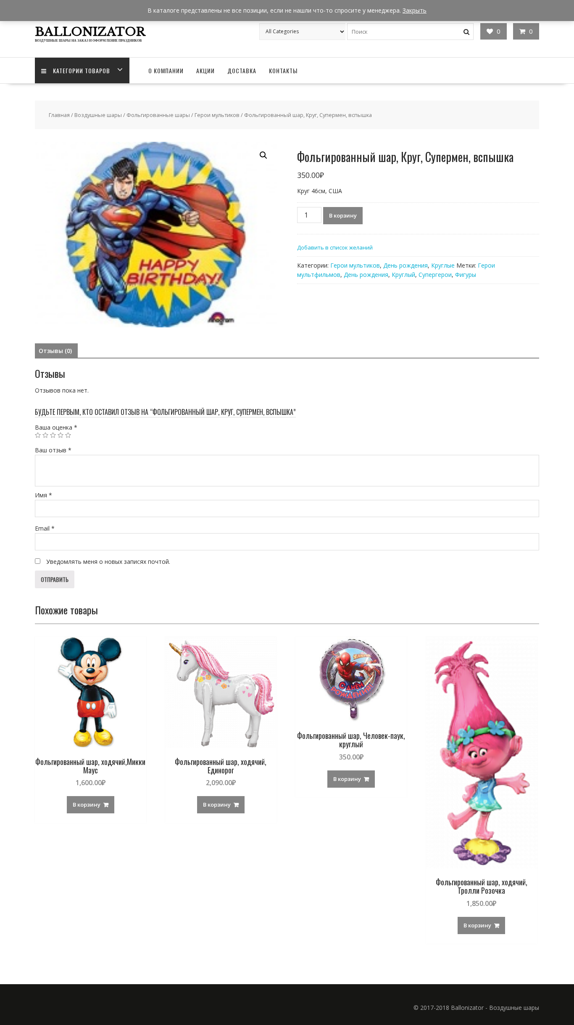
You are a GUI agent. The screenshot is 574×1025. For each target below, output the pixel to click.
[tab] (55, 350)
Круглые (443, 265)
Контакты (283, 70)
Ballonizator (90, 31)
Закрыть (415, 10)
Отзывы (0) (55, 351)
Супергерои (435, 275)
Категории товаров (81, 70)
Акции (205, 70)
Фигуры (465, 275)
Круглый (403, 275)
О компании (166, 70)
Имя (43, 495)
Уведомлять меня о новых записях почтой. (108, 562)
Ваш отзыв (53, 450)
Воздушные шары (98, 115)
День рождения (405, 265)
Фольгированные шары (158, 115)
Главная (59, 115)
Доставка (241, 70)
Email (45, 528)
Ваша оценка (56, 427)
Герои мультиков (217, 115)
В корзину (343, 215)
